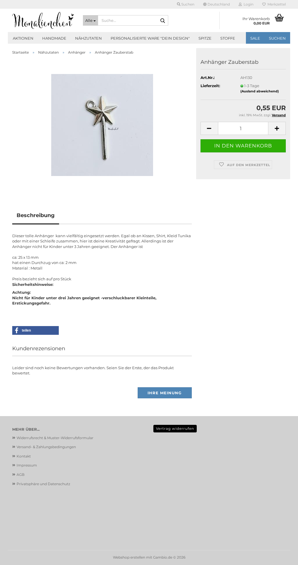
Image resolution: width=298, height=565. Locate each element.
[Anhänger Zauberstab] (102, 124)
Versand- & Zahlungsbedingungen (46, 447)
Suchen (277, 38)
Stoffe (227, 38)
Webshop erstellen (129, 557)
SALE (255, 38)
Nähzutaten (88, 38)
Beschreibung (36, 215)
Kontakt (24, 456)
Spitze (205, 38)
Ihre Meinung (165, 392)
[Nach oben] (282, 556)
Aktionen (23, 38)
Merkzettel (276, 4)
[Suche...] (162, 20)
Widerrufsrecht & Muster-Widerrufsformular (55, 438)
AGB (20, 474)
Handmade (54, 38)
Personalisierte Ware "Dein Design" (150, 38)
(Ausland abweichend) (259, 91)
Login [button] (247, 4)
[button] (216, 4)
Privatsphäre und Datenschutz (43, 484)
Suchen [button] (187, 4)
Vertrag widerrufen (175, 428)
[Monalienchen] (43, 20)
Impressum (27, 465)
